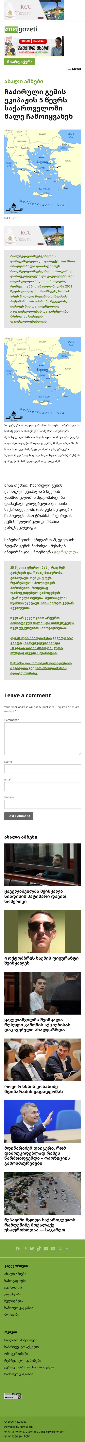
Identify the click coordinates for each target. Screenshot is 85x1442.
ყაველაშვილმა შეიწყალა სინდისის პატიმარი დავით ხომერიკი (35, 896)
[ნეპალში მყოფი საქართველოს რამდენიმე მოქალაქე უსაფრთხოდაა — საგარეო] (42, 1194)
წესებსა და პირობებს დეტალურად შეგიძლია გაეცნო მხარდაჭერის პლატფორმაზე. (41, 668)
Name (8, 761)
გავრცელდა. (66, 552)
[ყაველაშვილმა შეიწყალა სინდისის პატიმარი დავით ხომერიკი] (42, 865)
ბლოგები (11, 1314)
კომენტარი (13, 1294)
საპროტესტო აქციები (21, 1347)
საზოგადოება (15, 1281)
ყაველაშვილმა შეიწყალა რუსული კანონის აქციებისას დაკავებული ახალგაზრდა (37, 1025)
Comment (11, 720)
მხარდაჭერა (20, 61)
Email (7, 779)
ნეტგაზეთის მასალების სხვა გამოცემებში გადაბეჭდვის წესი (34, 1434)
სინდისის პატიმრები (20, 1340)
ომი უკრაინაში (16, 1354)
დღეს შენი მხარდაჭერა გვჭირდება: (41, 638)
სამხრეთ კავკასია (18, 1308)
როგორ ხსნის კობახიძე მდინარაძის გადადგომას (33, 1088)
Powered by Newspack (18, 1426)
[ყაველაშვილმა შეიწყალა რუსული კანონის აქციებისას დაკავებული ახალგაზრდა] (42, 993)
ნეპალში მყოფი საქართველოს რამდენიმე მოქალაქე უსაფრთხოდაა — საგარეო (39, 1225)
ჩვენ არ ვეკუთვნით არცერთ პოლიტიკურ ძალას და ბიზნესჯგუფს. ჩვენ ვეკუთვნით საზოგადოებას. (42, 623)
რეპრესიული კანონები (22, 1361)
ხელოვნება (13, 1301)
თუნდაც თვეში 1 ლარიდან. (34, 653)
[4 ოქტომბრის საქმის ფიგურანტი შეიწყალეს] (42, 932)
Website (9, 797)
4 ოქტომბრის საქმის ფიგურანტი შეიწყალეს (41, 960)
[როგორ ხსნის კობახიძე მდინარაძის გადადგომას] (42, 1060)
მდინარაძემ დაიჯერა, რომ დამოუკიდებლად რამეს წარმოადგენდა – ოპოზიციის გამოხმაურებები (37, 1155)
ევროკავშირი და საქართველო (29, 1367)
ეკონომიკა (13, 1287)
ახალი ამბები (23, 81)
